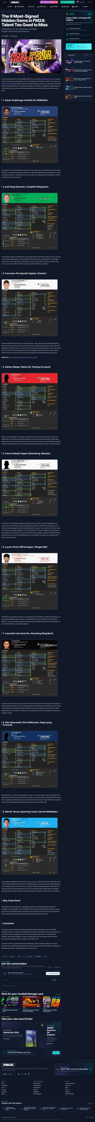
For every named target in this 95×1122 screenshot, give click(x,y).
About (66, 1087)
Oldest (58, 979)
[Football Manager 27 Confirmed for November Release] (69, 62)
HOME (3, 12)
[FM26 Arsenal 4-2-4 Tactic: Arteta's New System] (69, 96)
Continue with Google (54, 973)
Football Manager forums (47, 79)
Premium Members (49, 2)
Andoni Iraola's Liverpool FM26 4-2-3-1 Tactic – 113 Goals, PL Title (82, 79)
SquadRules (36, 1092)
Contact (67, 1089)
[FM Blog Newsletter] (28, 1074)
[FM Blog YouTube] (25, 1074)
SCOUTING (55, 6)
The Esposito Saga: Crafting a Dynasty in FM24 (23, 357)
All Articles (68, 1085)
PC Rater (35, 1089)
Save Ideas (4, 1092)
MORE (85, 6)
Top (50, 979)
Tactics (3, 1087)
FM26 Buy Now (67, 2)
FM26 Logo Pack (37, 1085)
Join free (55, 1052)
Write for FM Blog (69, 1094)
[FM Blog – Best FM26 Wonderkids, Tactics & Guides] (15, 2)
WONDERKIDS (20, 6)
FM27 (10, 6)
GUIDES (76, 6)
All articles (58, 994)
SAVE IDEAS (66, 6)
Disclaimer (91, 1117)
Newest (54, 979)
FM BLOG (8, 12)
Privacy (86, 1117)
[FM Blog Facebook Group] (18, 1074)
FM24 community (7, 83)
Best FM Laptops (37, 1094)
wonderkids (33, 881)
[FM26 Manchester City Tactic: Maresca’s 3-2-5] (69, 88)
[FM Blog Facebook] (22, 1074)
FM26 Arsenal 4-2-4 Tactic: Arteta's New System (83, 96)
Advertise (67, 1092)
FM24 (19, 12)
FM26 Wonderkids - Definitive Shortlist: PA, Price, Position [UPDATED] (83, 70)
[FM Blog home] (27, 1064)
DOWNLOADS (42, 6)
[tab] (71, 55)
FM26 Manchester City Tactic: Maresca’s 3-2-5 (83, 88)
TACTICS (32, 6)
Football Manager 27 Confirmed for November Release (82, 62)
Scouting (4, 1089)
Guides (3, 1094)
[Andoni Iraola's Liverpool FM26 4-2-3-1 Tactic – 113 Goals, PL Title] (69, 79)
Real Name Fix (36, 1087)
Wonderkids (4, 1085)
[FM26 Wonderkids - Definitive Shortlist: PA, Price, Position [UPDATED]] (69, 70)
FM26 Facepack (37, 1083)
